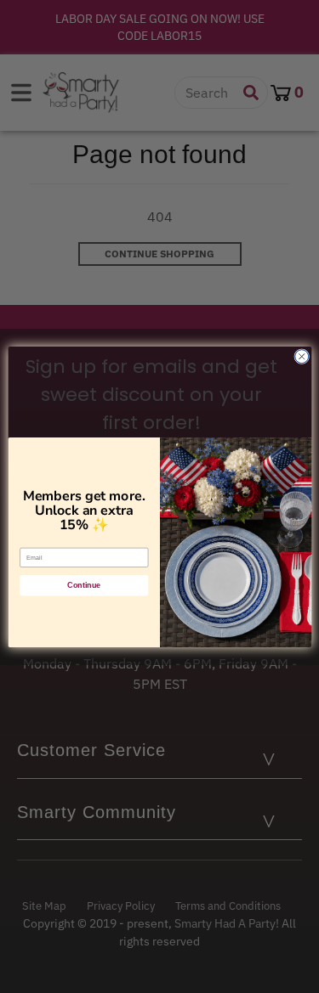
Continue (83, 585)
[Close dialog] (301, 356)
